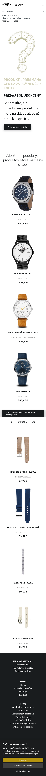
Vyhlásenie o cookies (23, 727)
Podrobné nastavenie (23, 765)
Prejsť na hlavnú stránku (17, 127)
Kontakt (23, 695)
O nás (23, 685)
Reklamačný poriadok (23, 713)
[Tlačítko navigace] (39, 5)
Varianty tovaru (23, 717)
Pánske (13, 15)
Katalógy (23, 691)
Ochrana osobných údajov (23, 723)
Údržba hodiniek (23, 720)
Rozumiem (23, 760)
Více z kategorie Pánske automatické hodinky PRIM (20, 413)
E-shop (5, 15)
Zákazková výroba (23, 688)
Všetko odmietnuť (23, 771)
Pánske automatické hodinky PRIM (16, 18)
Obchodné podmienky (23, 707)
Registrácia (23, 710)
